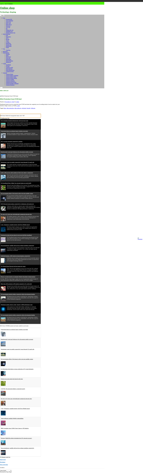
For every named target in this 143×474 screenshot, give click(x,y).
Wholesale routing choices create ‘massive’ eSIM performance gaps (16, 304)
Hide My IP (9, 24)
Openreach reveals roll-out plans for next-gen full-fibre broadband (16, 235)
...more (18, 105)
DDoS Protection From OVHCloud (11, 99)
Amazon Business (10, 85)
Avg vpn (8, 27)
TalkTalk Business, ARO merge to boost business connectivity (15, 256)
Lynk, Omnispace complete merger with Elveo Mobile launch (15, 224)
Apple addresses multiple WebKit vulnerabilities (12, 418)
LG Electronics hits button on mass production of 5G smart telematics (17, 369)
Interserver (8, 62)
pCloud (7, 66)
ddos (5, 108)
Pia (6, 28)
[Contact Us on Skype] (1, 2)
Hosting (8, 54)
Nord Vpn (8, 22)
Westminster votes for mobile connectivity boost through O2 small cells (17, 162)
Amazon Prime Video (11, 77)
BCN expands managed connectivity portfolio (11, 141)
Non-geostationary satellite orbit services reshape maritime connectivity (17, 245)
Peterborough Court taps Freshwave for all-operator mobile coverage (17, 152)
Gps (4, 48)
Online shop (7, 7)
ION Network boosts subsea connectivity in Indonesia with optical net (17, 204)
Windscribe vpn (9, 30)
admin (17, 101)
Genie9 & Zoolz (10, 71)
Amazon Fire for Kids (11, 82)
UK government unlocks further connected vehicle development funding (18, 294)
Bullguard (8, 43)
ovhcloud (24, 108)
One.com (8, 58)
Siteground (8, 59)
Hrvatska (39, 1)
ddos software (17, 108)
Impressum (3, 459)
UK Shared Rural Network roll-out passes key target (13, 266)
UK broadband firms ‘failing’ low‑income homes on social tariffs (16, 183)
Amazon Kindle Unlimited (12, 83)
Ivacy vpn (8, 23)
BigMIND (8, 64)
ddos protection (10, 108)
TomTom (8, 50)
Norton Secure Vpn (10, 32)
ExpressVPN (9, 19)
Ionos (7, 55)
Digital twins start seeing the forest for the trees (12, 379)
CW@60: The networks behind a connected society (13, 388)
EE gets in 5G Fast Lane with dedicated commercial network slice (16, 214)
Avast (7, 40)
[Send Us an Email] (0, 2)
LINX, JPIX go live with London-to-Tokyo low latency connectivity (17, 172)
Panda (7, 47)
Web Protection (6, 34)
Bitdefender (8, 46)
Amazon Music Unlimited (12, 75)
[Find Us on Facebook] (2, 2)
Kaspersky (8, 36)
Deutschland (37, 1)
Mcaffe (7, 39)
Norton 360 (8, 44)
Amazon (5, 72)
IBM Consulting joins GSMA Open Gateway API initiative (15, 428)
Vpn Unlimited (9, 20)
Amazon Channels (10, 81)
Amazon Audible (10, 79)
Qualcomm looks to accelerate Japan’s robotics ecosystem (14, 131)
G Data (7, 42)
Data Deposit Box (10, 70)
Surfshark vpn (9, 31)
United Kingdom (41, 1)
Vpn (4, 18)
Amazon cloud (9, 67)
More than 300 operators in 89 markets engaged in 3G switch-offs (16, 284)
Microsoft (5, 51)
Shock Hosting (9, 60)
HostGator (8, 56)
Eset (7, 35)
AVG (7, 38)
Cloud (4, 63)
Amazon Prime (9, 74)
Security (28, 108)
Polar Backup (9, 68)
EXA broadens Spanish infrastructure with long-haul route (14, 120)
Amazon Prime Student (11, 78)
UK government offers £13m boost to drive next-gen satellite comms (17, 193)
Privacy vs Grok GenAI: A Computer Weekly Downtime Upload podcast (18, 276)
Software (33, 108)
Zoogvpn (8, 26)
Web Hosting (6, 52)
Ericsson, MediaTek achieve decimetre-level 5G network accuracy (16, 438)
